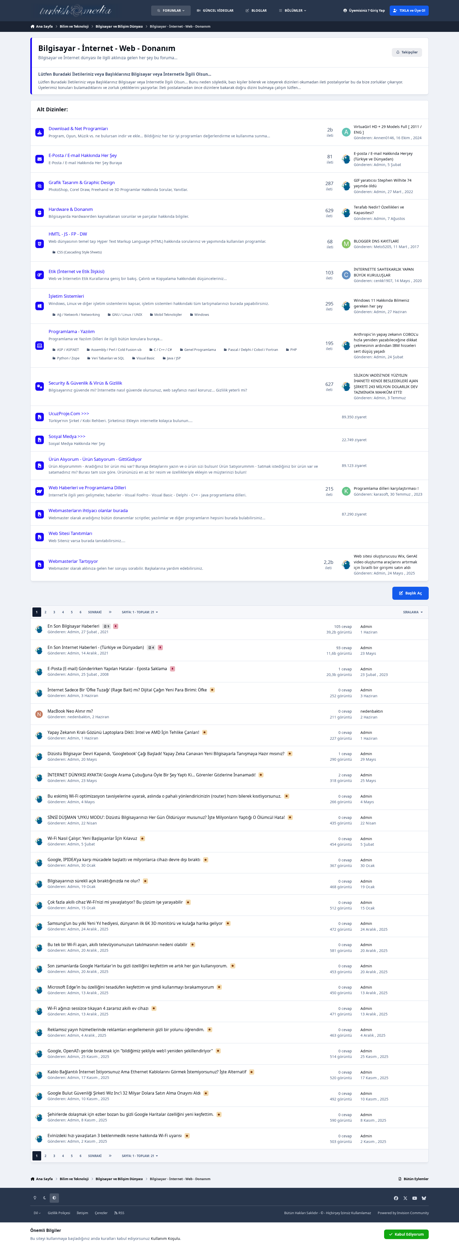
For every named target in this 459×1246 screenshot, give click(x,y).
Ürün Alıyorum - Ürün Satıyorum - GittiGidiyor (95, 459)
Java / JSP (174, 358)
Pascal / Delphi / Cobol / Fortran (253, 349)
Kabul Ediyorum (409, 1234)
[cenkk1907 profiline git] (346, 274)
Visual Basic (146, 358)
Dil (36, 1213)
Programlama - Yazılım (72, 331)
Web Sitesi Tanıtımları (70, 533)
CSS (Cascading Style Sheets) (79, 252)
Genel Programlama (200, 349)
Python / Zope (68, 358)
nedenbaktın (78, 716)
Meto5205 (382, 246)
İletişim (82, 1213)
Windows (201, 314)
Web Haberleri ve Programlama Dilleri (87, 487)
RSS (121, 1213)
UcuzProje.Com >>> (69, 413)
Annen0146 (384, 137)
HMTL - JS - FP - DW (68, 234)
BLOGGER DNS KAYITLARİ (376, 241)
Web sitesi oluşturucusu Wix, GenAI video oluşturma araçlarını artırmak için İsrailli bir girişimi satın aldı (385, 562)
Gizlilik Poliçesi (59, 1213)
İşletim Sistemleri (66, 296)
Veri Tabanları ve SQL (108, 358)
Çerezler (101, 1213)
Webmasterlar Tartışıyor (73, 561)
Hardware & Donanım (71, 209)
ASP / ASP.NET (68, 349)
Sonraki (94, 612)
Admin (379, 164)
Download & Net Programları (78, 128)
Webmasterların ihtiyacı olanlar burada (88, 510)
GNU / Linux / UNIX (127, 314)
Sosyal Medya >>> (67, 436)
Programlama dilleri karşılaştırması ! (386, 488)
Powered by (403, 1213)
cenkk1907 (383, 280)
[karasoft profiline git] (346, 491)
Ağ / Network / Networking (78, 314)
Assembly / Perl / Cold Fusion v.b (116, 349)
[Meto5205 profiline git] (346, 243)
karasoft (381, 494)
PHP (293, 349)
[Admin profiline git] (346, 159)
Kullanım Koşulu (165, 1238)
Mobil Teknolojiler (168, 314)
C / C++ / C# (163, 349)
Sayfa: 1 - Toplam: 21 (138, 612)
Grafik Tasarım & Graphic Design (82, 182)
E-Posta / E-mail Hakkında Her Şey (83, 155)
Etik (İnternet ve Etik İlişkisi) (76, 271)
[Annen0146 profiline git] (346, 132)
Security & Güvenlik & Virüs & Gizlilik (85, 383)
